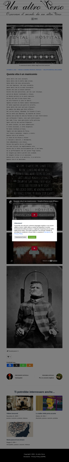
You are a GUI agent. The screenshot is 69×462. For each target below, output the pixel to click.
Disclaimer (47, 232)
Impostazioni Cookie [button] (20, 237)
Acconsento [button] (32, 237)
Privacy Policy (18, 233)
